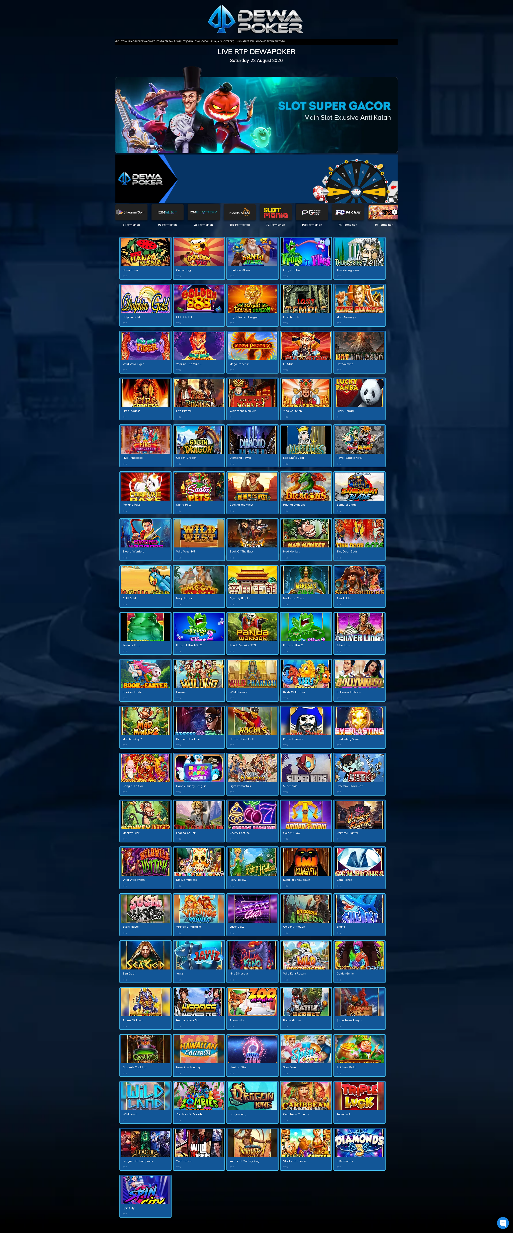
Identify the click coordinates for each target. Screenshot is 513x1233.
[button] (395, 212)
